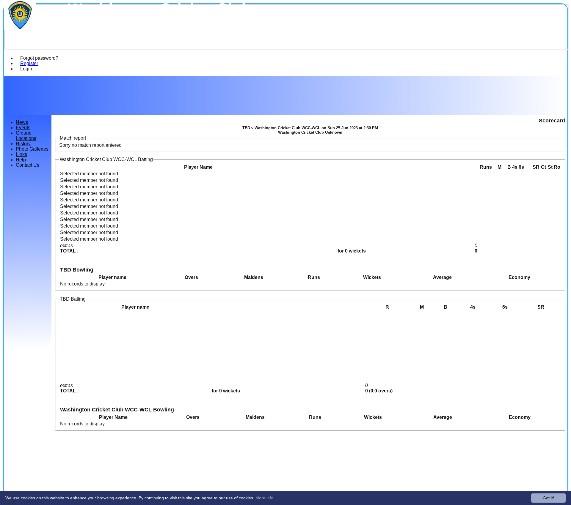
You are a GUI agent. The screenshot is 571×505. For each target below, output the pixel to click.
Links (21, 154)
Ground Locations (26, 135)
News (22, 122)
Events (23, 127)
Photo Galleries (32, 149)
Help (21, 159)
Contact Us (27, 165)
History (23, 143)
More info (264, 497)
